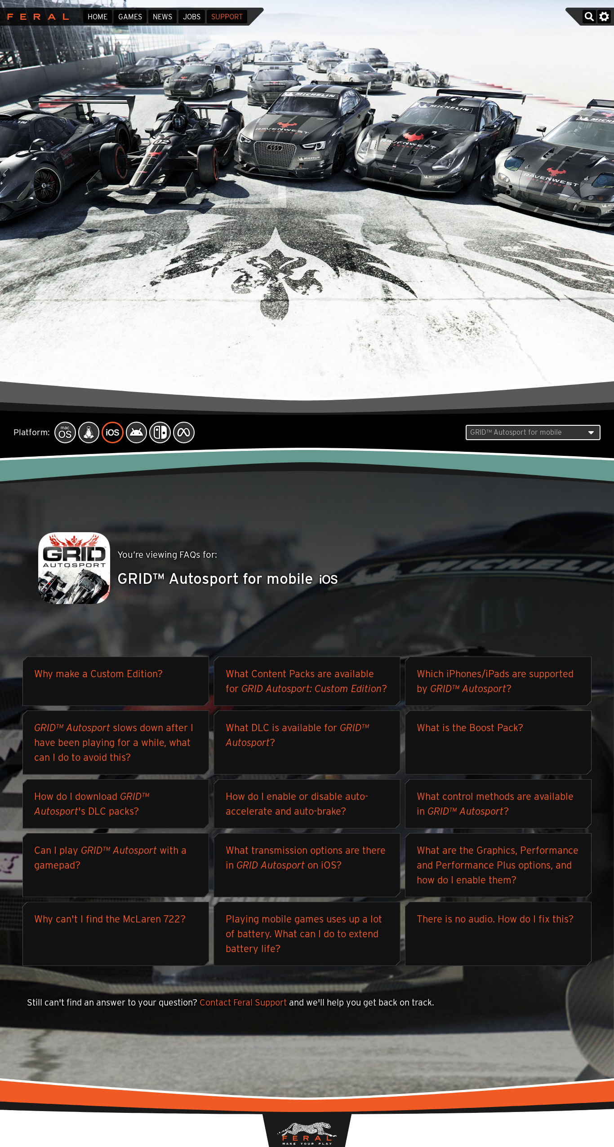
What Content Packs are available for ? (306, 681)
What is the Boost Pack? (470, 727)
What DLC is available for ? (297, 735)
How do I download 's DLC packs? (91, 803)
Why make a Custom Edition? (98, 673)
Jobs (191, 17)
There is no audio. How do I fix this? (495, 919)
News (162, 17)
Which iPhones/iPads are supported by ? (495, 681)
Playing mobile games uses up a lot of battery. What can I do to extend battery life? (304, 933)
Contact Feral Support (243, 1002)
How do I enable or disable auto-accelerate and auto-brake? (297, 803)
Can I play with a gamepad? (110, 857)
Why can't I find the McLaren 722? (110, 919)
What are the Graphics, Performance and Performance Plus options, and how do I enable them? (497, 865)
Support (227, 17)
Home (97, 17)
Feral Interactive (36, 16)
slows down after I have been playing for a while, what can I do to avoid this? (113, 742)
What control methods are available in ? (495, 803)
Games (130, 17)
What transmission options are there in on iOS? (306, 857)
